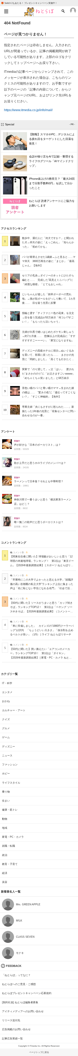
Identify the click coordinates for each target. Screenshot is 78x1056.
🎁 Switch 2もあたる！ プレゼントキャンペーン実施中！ (29, 3)
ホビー (6, 773)
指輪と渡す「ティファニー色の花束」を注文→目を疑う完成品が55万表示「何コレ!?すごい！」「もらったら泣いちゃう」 (48, 317)
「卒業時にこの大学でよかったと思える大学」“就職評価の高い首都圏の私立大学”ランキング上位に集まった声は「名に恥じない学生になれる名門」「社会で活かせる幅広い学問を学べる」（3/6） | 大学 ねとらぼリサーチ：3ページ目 (42, 588)
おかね (6, 701)
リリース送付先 (11, 1020)
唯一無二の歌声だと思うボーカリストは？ (38, 522)
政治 (4, 855)
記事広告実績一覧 (12, 1038)
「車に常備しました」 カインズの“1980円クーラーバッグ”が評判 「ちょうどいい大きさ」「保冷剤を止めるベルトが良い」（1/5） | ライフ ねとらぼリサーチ (42, 630)
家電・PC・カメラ (13, 836)
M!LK (19, 920)
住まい (6, 800)
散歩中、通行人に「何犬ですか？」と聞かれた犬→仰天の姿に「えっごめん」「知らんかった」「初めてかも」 (48, 242)
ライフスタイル (11, 782)
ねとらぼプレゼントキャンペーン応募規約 (26, 993)
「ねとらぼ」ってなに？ (16, 975)
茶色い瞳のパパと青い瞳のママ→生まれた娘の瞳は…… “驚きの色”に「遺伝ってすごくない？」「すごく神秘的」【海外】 (49, 392)
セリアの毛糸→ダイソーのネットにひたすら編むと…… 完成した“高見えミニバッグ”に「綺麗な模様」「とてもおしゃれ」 (48, 280)
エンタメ (7, 692)
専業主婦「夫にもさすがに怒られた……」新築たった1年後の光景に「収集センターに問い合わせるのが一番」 (48, 411)
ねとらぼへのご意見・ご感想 (19, 984)
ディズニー (8, 746)
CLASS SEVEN (25, 936)
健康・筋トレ (10, 809)
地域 (4, 827)
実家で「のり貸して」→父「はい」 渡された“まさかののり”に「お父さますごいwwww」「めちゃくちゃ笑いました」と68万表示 (48, 373)
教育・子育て (10, 864)
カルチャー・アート (13, 710)
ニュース (7, 755)
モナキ (20, 952)
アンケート (8, 431)
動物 (4, 818)
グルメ (6, 728)
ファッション (10, 764)
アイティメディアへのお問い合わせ (23, 1011)
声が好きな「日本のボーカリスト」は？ (37, 444)
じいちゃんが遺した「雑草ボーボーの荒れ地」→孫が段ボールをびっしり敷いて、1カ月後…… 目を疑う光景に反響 (48, 298)
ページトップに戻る (39, 1052)
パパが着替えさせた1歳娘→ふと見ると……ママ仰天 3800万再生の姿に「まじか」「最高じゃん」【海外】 (48, 261)
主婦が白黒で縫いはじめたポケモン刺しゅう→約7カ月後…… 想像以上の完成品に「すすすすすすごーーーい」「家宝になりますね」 (48, 336)
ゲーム (6, 737)
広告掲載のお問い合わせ (16, 1029)
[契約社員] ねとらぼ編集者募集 (20, 1002)
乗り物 (6, 791)
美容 (4, 882)
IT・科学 (7, 683)
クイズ (6, 719)
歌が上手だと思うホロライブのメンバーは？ (40, 463)
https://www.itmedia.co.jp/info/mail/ (28, 110)
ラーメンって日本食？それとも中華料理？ (38, 481)
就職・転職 (8, 845)
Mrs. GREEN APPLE (28, 904)
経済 (4, 873)
